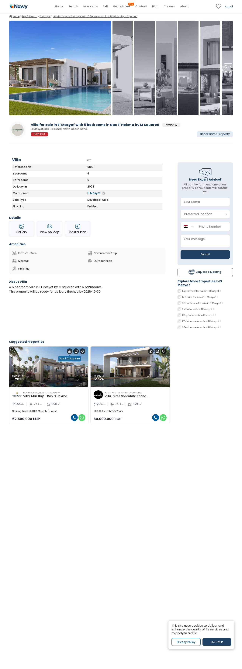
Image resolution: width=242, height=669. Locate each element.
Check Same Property (215, 134)
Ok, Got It (217, 642)
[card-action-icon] (69, 351)
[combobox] (201, 214)
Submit (205, 254)
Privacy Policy (186, 642)
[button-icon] (74, 417)
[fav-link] (218, 6)
